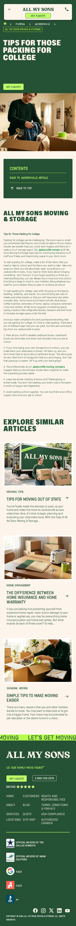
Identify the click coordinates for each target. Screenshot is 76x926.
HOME (10, 795)
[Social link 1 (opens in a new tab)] (35, 912)
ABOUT (10, 804)
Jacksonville (42, 24)
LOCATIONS (13, 819)
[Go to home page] (5, 24)
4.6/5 (19, 871)
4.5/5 (19, 885)
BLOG (26, 804)
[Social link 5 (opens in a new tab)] (67, 912)
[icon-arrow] (66, 498)
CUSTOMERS (31, 795)
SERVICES (12, 813)
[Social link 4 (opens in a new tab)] (59, 912)
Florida (20, 24)
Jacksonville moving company (49, 366)
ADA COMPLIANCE (53, 813)
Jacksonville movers (49, 249)
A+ (17, 899)
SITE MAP (29, 819)
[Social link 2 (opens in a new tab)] (43, 912)
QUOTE (27, 813)
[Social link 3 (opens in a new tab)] (51, 912)
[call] (67, 9)
